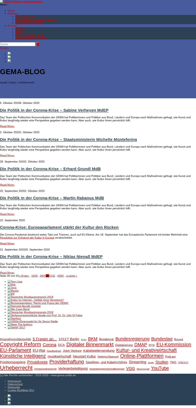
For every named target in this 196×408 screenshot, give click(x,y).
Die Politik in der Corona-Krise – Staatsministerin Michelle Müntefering (68, 139)
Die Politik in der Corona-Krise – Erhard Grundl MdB (50, 169)
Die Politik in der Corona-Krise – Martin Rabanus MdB (52, 198)
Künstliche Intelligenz (23, 356)
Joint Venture (72, 351)
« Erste (23, 275)
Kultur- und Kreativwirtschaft (146, 350)
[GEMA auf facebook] (102, 54)
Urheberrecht (16, 367)
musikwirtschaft (59, 356)
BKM (92, 338)
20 (36, 275)
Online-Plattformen (141, 356)
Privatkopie (37, 362)
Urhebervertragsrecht (45, 369)
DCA (61, 345)
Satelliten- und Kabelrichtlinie (106, 362)
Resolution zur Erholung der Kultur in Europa (27, 237)
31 (50, 275)
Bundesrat (106, 339)
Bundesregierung (132, 338)
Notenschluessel (108, 356)
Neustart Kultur (84, 356)
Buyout (178, 339)
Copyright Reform (20, 344)
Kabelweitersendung (98, 351)
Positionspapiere (12, 362)
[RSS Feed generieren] (102, 57)
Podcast (170, 356)
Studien (161, 362)
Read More (7, 126)
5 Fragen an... (45, 339)
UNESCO (183, 362)
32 (53, 275)
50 (62, 275)
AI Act (83, 339)
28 (41, 275)
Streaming (137, 362)
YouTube (160, 368)
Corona (49, 344)
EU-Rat (39, 350)
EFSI (152, 345)
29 (44, 275)
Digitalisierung (124, 345)
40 (58, 275)
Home (11, 10)
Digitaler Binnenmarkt (90, 344)
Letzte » (72, 275)
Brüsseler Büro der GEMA (31, 37)
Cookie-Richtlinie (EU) (21, 390)
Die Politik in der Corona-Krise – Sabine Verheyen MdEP (54, 110)
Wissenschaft (143, 369)
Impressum (14, 381)
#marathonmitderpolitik (29, 22)
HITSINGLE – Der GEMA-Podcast (35, 19)
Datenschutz (15, 384)
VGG (130, 368)
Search (4, 47)
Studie (151, 362)
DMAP (140, 344)
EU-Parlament (15, 350)
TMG (173, 362)
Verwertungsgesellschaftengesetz (106, 369)
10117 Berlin (69, 339)
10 (32, 275)
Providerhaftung (66, 361)
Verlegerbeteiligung (73, 368)
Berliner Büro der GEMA (30, 34)
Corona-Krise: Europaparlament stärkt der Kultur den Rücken (59, 227)
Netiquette (14, 387)
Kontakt (19, 28)
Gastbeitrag (54, 351)
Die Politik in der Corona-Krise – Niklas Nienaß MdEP (51, 256)
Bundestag (161, 338)
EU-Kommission (173, 344)
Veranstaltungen (25, 16)
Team (18, 31)
